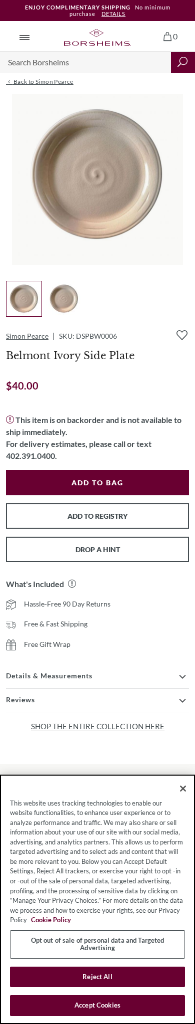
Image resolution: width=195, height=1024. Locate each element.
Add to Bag (98, 482)
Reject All (97, 977)
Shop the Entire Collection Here (97, 726)
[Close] (183, 789)
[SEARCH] (183, 62)
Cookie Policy (51, 920)
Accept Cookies (97, 1005)
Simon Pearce (27, 336)
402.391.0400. (31, 455)
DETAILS (114, 13)
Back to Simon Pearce (42, 81)
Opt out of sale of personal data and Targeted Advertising (97, 944)
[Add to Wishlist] (182, 335)
